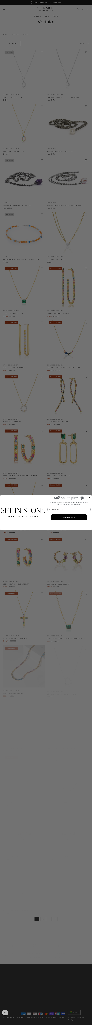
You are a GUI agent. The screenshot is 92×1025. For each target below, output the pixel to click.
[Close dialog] (89, 497)
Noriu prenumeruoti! (69, 517)
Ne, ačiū (69, 525)
